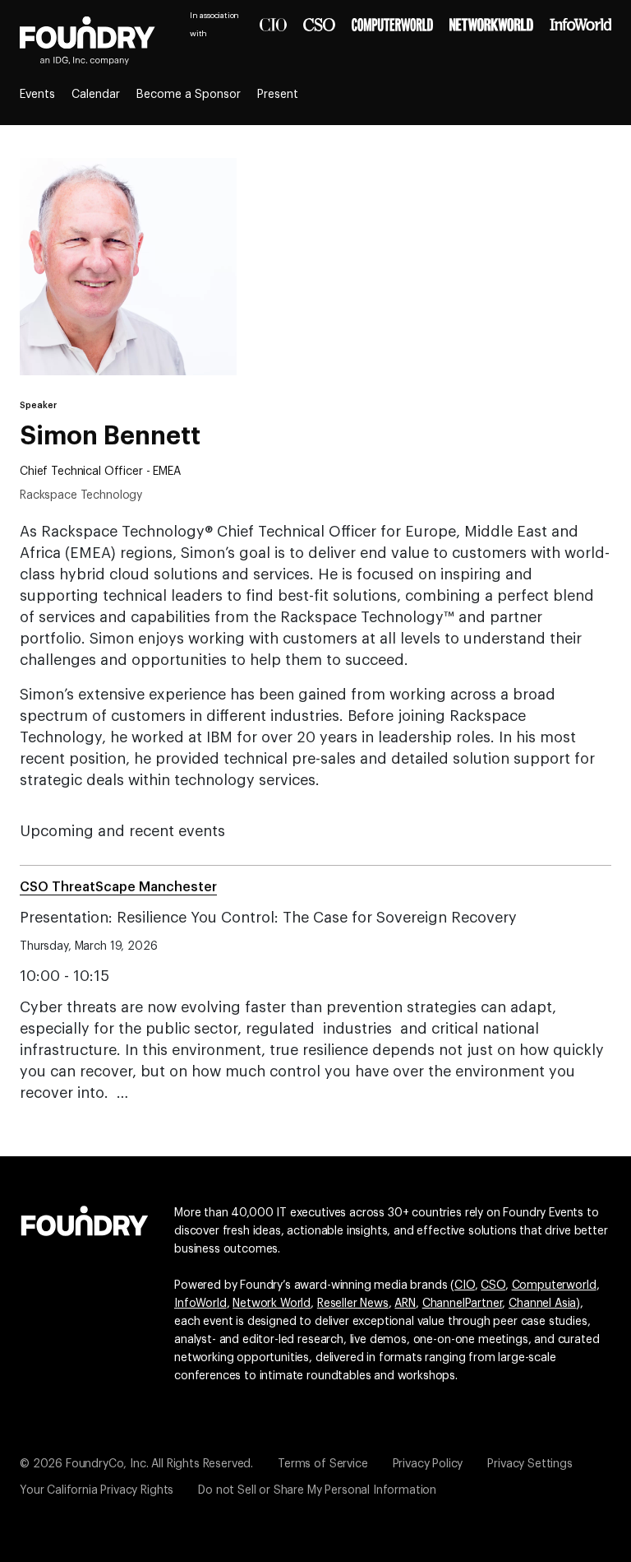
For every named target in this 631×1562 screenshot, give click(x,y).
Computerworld (554, 1285)
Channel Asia (542, 1303)
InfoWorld (200, 1303)
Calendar (95, 94)
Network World (272, 1303)
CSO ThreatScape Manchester (118, 887)
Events (37, 94)
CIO (464, 1285)
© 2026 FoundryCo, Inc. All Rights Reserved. (136, 1464)
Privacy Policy (428, 1464)
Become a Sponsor (188, 94)
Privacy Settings (529, 1464)
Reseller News (353, 1303)
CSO (493, 1285)
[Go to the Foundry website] (85, 1219)
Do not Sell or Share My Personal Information (317, 1490)
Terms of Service (322, 1464)
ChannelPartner (462, 1303)
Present (277, 94)
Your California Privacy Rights (96, 1490)
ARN (405, 1303)
